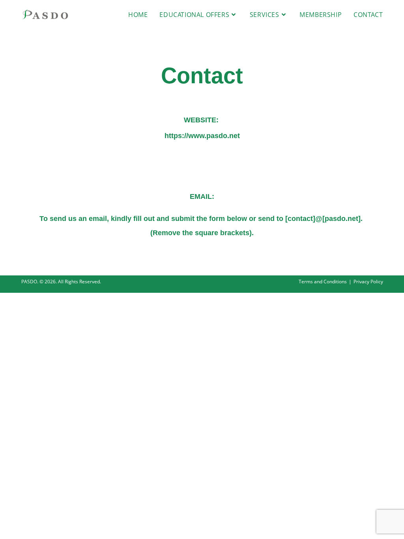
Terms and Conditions (323, 281)
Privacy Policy (368, 281)
